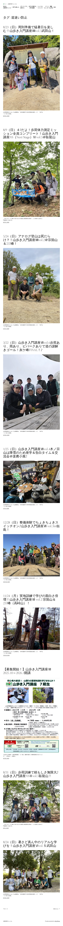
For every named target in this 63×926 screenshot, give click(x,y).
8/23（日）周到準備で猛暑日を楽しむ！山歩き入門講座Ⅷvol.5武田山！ (28, 29)
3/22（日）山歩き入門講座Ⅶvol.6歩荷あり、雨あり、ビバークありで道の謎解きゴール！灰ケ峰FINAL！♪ (31, 346)
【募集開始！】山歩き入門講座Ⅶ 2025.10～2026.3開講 (27, 671)
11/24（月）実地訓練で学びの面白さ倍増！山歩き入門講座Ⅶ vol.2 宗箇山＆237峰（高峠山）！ (30, 599)
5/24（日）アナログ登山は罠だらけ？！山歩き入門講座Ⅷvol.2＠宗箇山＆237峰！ (30, 239)
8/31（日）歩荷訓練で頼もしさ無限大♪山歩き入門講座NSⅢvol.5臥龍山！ (30, 774)
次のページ (56, 908)
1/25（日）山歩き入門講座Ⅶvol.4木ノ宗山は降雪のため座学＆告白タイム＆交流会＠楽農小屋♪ (31, 452)
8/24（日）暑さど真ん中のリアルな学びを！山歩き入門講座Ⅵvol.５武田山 (30, 844)
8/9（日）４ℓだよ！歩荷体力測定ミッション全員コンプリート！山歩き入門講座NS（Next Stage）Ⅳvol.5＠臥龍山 (30, 133)
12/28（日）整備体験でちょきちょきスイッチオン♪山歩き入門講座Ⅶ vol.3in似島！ (31, 526)
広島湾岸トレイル (12, 4)
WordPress (57, 921)
